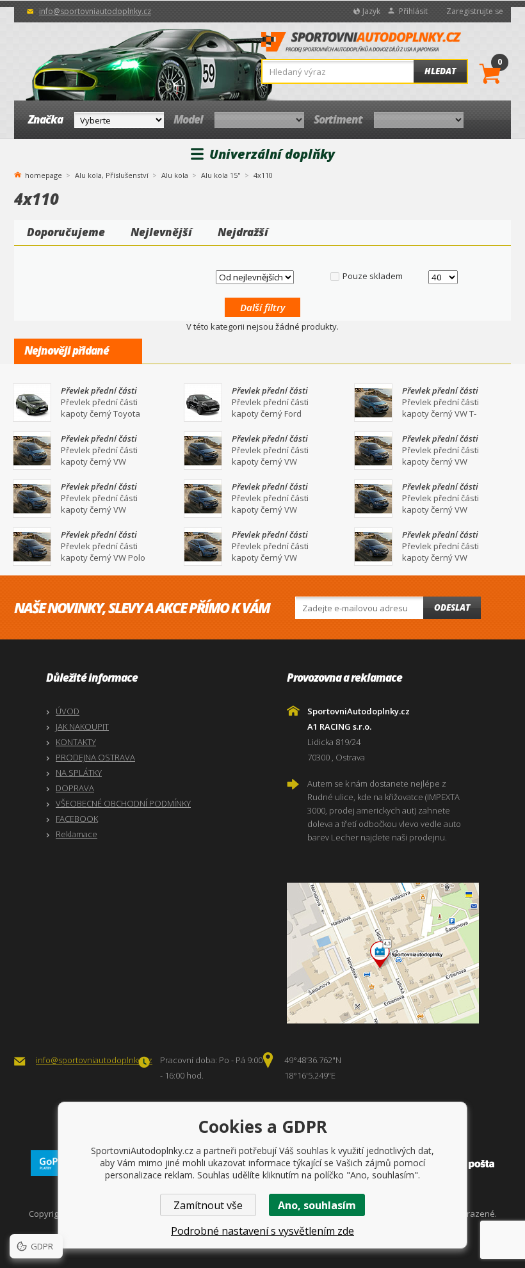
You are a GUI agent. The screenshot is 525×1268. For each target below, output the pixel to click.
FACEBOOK (77, 818)
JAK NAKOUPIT (82, 726)
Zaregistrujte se (474, 11)
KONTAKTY (76, 742)
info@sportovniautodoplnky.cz (95, 11)
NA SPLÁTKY (79, 772)
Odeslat (452, 607)
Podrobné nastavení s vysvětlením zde (262, 1231)
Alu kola (174, 175)
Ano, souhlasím (317, 1205)
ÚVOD (67, 711)
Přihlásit (413, 11)
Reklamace (76, 834)
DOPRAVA (75, 788)
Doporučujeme (66, 232)
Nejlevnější (161, 232)
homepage (43, 174)
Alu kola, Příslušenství (112, 175)
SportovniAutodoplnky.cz (361, 45)
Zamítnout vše (208, 1205)
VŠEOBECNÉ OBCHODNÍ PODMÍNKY (123, 803)
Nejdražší (243, 232)
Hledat (440, 71)
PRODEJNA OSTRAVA (95, 757)
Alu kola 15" (221, 175)
